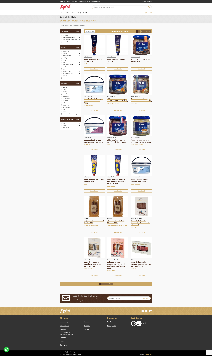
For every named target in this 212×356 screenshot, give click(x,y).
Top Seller (117, 103)
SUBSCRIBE (145, 298)
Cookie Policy (71, 352)
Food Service (90, 105)
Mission (68, 1)
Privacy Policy (63, 352)
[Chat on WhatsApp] (6, 349)
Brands (67, 13)
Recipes (145, 13)
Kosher (112, 103)
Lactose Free (95, 225)
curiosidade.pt (148, 354)
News (150, 13)
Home (61, 13)
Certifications (87, 1)
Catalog (79, 13)
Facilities (81, 1)
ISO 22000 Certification (65, 332)
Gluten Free (89, 225)
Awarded (85, 268)
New (135, 227)
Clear (77, 31)
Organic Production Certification (67, 334)
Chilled (85, 64)
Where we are (74, 1)
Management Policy (96, 1)
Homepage (64, 322)
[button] (94, 69)
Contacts (84, 13)
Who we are (62, 1)
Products (72, 13)
